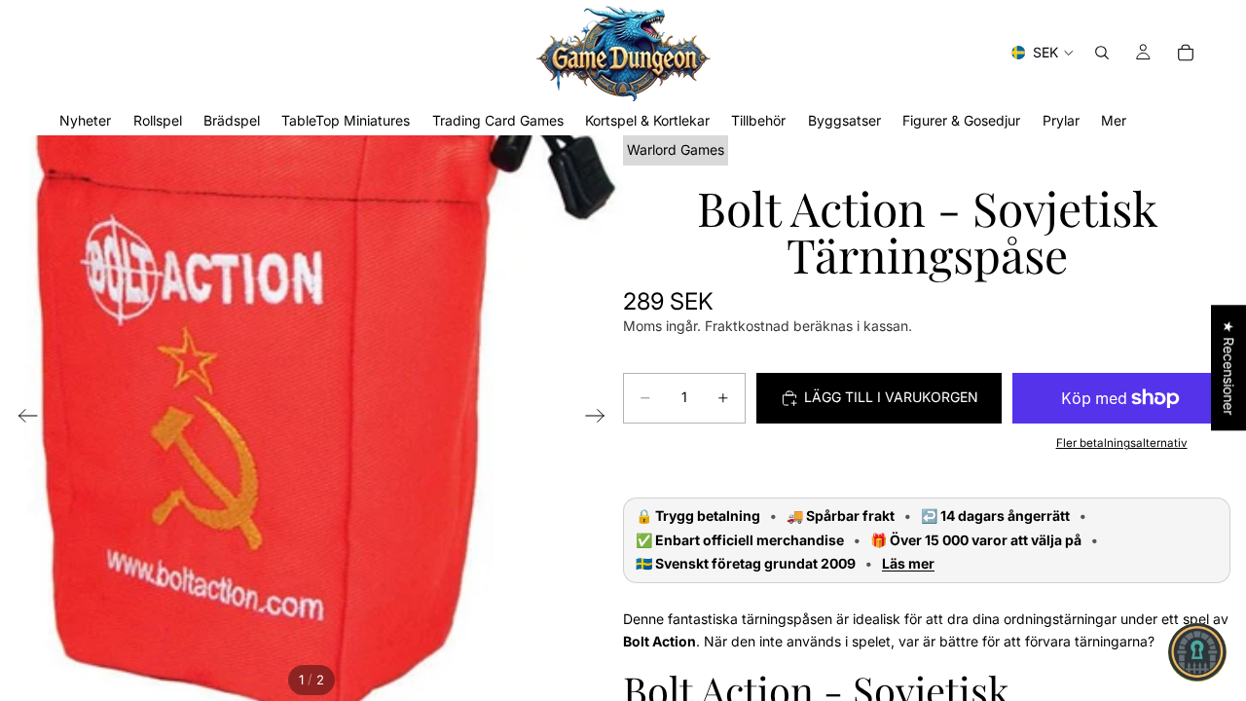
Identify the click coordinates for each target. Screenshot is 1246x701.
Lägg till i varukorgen (891, 396)
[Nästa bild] (601, 418)
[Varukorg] (1185, 52)
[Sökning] (1102, 52)
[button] (1197, 652)
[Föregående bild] (22, 418)
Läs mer (908, 564)
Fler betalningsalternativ (1122, 443)
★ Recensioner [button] (1229, 367)
